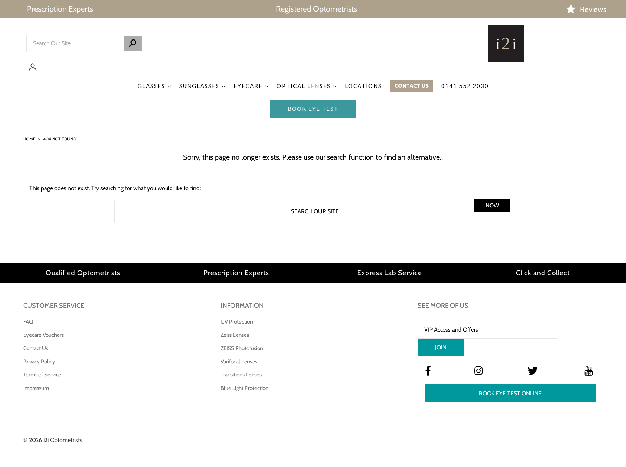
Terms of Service (42, 374)
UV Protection (237, 322)
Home (29, 139)
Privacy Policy (39, 361)
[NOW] (133, 43)
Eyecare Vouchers (43, 335)
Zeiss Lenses (235, 335)
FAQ (28, 322)
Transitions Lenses (241, 374)
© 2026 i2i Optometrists (52, 440)
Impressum (36, 388)
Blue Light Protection (244, 388)
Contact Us (35, 348)
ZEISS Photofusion (242, 348)
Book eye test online (510, 393)
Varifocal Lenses (239, 361)
